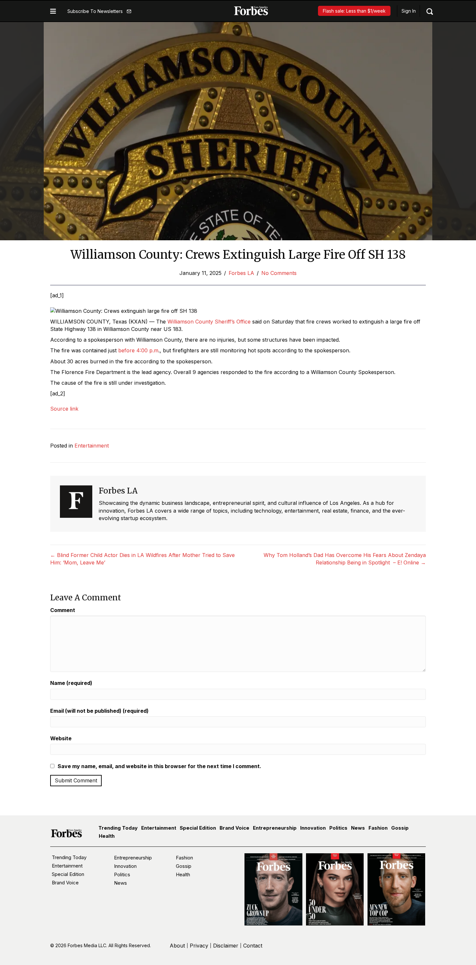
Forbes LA (241, 273)
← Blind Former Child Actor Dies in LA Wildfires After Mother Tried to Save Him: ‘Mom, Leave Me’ (142, 559)
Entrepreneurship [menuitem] (275, 828)
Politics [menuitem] (338, 828)
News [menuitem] (358, 828)
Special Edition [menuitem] (198, 828)
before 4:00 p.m (138, 350)
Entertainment (91, 445)
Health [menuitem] (107, 836)
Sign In (409, 11)
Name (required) (71, 683)
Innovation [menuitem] (313, 828)
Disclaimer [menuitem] (225, 945)
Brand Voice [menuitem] (234, 828)
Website (61, 738)
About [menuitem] (177, 945)
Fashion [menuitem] (378, 828)
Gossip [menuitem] (400, 828)
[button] (99, 11)
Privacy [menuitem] (199, 945)
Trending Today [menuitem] (118, 828)
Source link (64, 408)
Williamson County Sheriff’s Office (209, 321)
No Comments (279, 273)
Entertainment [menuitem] (158, 828)
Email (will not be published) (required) (99, 711)
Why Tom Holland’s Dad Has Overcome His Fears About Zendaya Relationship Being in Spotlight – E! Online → (345, 559)
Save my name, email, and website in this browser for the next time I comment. (159, 766)
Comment (62, 610)
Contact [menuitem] (252, 945)
